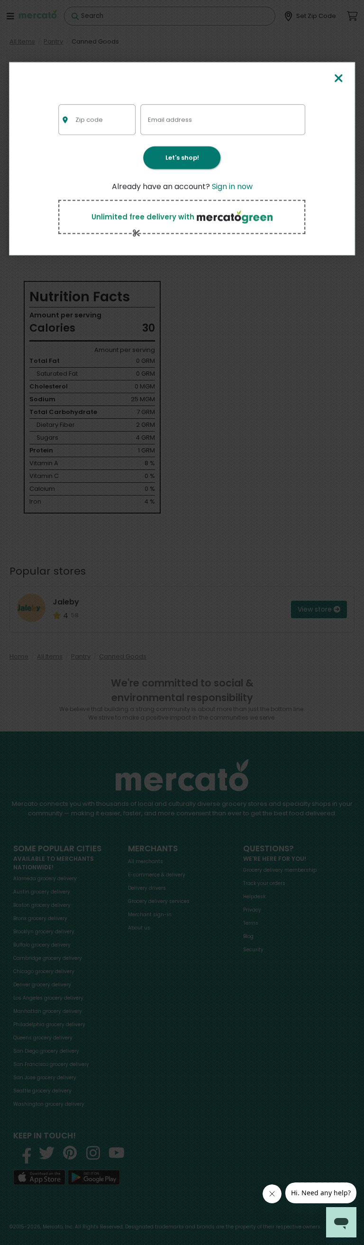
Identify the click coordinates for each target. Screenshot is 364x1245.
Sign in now (232, 186)
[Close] (339, 79)
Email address (170, 119)
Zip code (89, 119)
